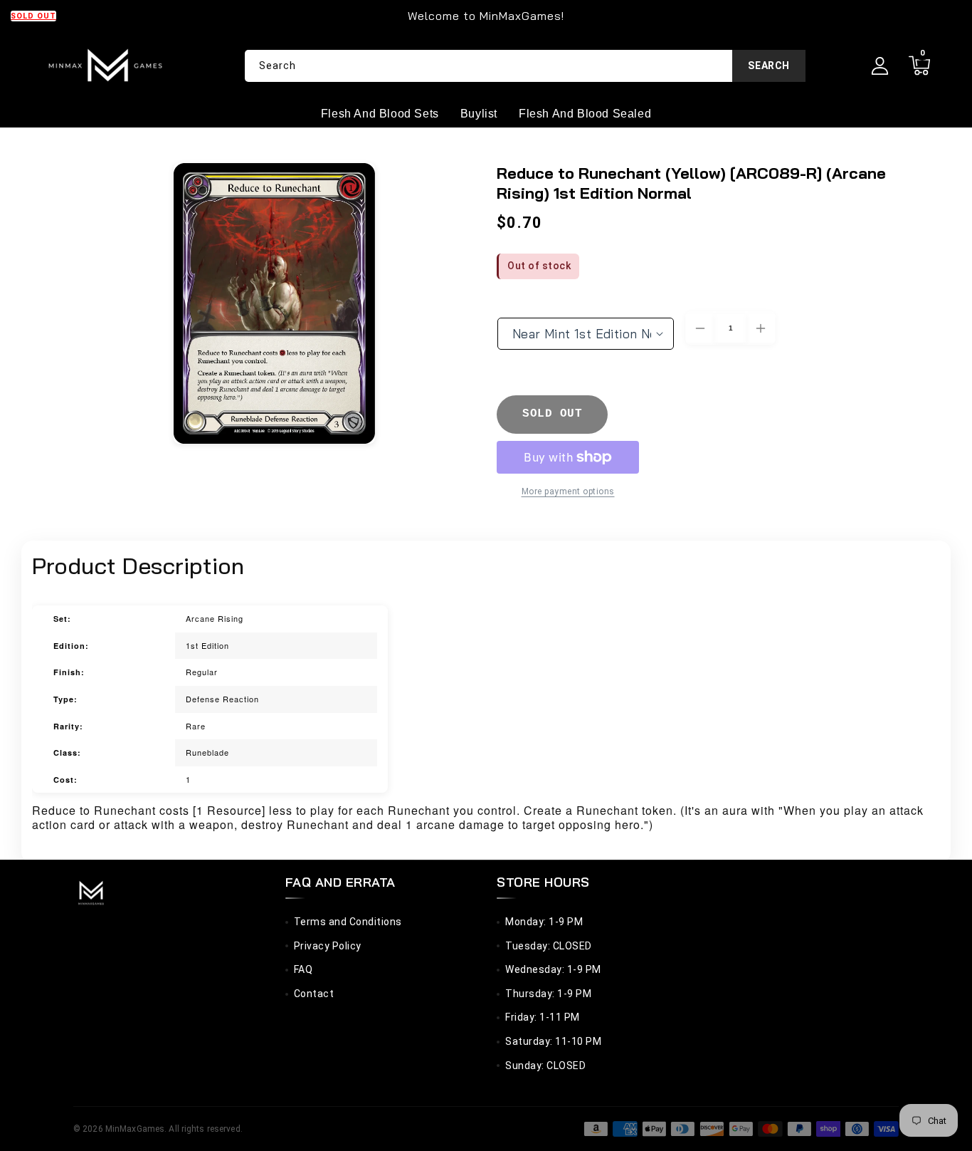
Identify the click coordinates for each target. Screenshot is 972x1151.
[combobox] (525, 66)
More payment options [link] (568, 491)
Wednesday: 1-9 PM (553, 969)
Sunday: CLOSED (545, 1065)
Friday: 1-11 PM (542, 1017)
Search (769, 65)
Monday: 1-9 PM (544, 921)
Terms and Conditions (348, 921)
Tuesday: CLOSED (548, 946)
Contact (314, 993)
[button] (919, 66)
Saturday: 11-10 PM (553, 1041)
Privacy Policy (327, 946)
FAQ (303, 969)
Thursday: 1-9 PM (548, 993)
